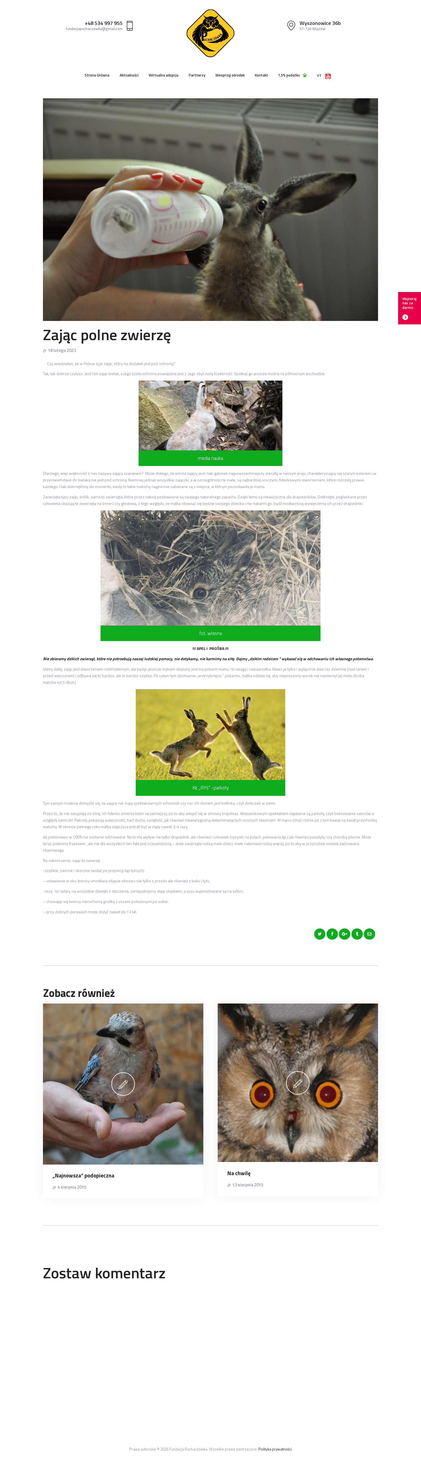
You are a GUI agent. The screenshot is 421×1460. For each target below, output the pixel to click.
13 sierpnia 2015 (247, 1184)
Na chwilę (239, 1173)
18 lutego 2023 (62, 350)
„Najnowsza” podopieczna (83, 1175)
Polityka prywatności (275, 1449)
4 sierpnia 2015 (72, 1187)
